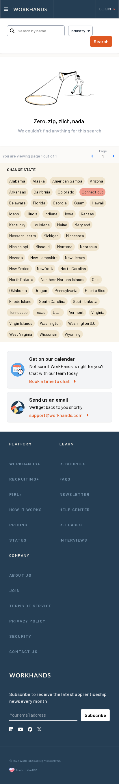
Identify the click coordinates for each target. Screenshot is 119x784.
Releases (71, 524)
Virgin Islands (20, 323)
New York (45, 268)
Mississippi (18, 246)
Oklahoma (18, 290)
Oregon (40, 290)
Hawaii (98, 202)
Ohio (96, 279)
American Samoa (67, 181)
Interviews (73, 540)
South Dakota (85, 301)
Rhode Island (20, 301)
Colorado (66, 191)
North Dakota (21, 279)
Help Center (75, 509)
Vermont (76, 312)
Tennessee (18, 312)
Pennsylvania (66, 290)
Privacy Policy (27, 620)
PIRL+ (15, 494)
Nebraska (88, 246)
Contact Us (23, 651)
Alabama (17, 181)
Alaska (39, 181)
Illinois (32, 213)
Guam (79, 202)
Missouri (43, 246)
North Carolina (73, 268)
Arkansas (17, 191)
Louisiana (41, 224)
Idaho (14, 213)
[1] (102, 156)
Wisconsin (48, 334)
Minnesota (75, 235)
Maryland (82, 224)
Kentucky (17, 224)
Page (103, 151)
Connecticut (92, 191)
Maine (62, 224)
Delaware (17, 202)
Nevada (16, 257)
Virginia (97, 312)
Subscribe (95, 715)
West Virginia (20, 334)
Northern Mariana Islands (62, 279)
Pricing (18, 524)
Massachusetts (22, 235)
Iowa (69, 213)
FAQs (65, 479)
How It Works (25, 509)
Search (101, 41)
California (42, 191)
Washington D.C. (82, 323)
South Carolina (52, 301)
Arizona (96, 181)
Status (18, 540)
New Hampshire (43, 257)
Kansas (87, 213)
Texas (40, 312)
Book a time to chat (49, 381)
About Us (20, 575)
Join (14, 590)
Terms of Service (30, 605)
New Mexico (19, 268)
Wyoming (73, 334)
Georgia (60, 202)
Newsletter (75, 494)
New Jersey (75, 257)
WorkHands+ (24, 463)
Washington (50, 323)
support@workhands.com (56, 415)
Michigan (51, 235)
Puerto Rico (95, 290)
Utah (57, 312)
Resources (73, 463)
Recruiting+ (24, 479)
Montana (64, 246)
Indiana (51, 213)
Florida (39, 202)
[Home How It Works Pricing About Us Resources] (26, 9)
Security (20, 636)
